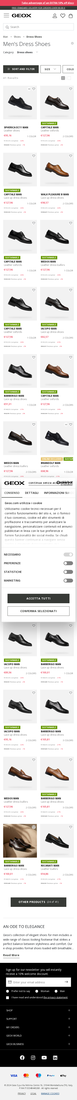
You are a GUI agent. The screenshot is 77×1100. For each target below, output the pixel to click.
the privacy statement (55, 997)
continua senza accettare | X (50, 483)
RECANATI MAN (50, 865)
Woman (45, 991)
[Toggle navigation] (6, 15)
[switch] (68, 563)
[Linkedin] (55, 1058)
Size (47, 69)
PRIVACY (22, 1093)
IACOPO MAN (49, 328)
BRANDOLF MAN (50, 463)
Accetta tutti (38, 598)
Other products (38, 902)
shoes (17, 36)
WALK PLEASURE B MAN (55, 194)
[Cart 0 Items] (71, 17)
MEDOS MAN (48, 261)
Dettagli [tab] (31, 493)
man (5, 36)
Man (62, 991)
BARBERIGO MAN (14, 395)
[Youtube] (44, 1058)
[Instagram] (33, 1058)
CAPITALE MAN (50, 127)
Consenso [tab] (12, 493)
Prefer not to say (20, 991)
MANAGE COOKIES (50, 1093)
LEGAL (33, 1093)
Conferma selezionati (38, 611)
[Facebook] (22, 1058)
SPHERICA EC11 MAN (16, 127)
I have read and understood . (39, 997)
